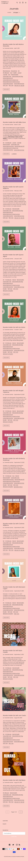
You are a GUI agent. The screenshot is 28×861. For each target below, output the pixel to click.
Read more (6, 89)
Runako (5, 289)
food (11, 72)
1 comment (14, 153)
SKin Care (11, 85)
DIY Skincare (6, 72)
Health (15, 72)
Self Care (5, 85)
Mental (14, 279)
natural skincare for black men (10, 80)
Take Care (16, 613)
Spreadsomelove (18, 487)
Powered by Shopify (20, 856)
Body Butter (14, 71)
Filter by (9, 12)
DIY (19, 71)
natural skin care (7, 76)
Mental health (14, 74)
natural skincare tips (19, 83)
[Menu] (25, 2)
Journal (19, 72)
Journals (5, 74)
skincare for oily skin (19, 85)
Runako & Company (4, 2)
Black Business (6, 71)
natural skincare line (8, 83)
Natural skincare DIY (8, 78)
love (9, 74)
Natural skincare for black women (11, 81)
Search (4, 824)
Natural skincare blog (17, 76)
